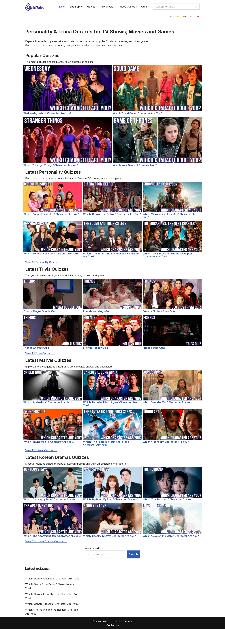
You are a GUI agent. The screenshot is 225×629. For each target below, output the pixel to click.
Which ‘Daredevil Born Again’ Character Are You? (110, 404)
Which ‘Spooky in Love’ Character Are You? (109, 535)
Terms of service (123, 621)
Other (144, 6)
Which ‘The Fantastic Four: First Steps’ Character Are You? (106, 443)
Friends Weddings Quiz (97, 311)
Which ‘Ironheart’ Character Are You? (166, 441)
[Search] (196, 7)
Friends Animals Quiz (36, 347)
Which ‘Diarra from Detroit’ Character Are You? (112, 214)
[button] (96, 6)
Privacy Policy (100, 621)
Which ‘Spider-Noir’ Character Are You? (47, 402)
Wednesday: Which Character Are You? (47, 113)
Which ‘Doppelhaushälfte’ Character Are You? (51, 214)
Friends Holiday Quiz (95, 347)
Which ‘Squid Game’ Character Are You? (137, 113)
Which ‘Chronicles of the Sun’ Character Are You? (170, 216)
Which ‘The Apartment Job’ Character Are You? (52, 535)
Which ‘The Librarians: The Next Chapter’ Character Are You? (168, 255)
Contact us (112, 625)
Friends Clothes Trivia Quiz (159, 311)
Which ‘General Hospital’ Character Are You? (50, 253)
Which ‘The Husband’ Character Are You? (168, 499)
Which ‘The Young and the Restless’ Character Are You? (111, 255)
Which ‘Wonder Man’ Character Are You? (168, 402)
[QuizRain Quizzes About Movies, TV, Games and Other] (34, 7)
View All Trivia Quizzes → (40, 353)
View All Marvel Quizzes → (41, 450)
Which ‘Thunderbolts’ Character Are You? (48, 441)
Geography (75, 6)
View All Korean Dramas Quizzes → (46, 541)
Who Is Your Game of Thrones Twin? (135, 165)
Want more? (92, 548)
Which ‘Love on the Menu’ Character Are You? (171, 535)
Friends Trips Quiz (154, 347)
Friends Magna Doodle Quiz (40, 311)
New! (62, 6)
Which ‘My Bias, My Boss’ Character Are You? (111, 499)
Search (133, 554)
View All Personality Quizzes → (43, 262)
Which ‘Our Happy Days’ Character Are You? (50, 499)
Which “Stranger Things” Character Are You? (51, 165)
